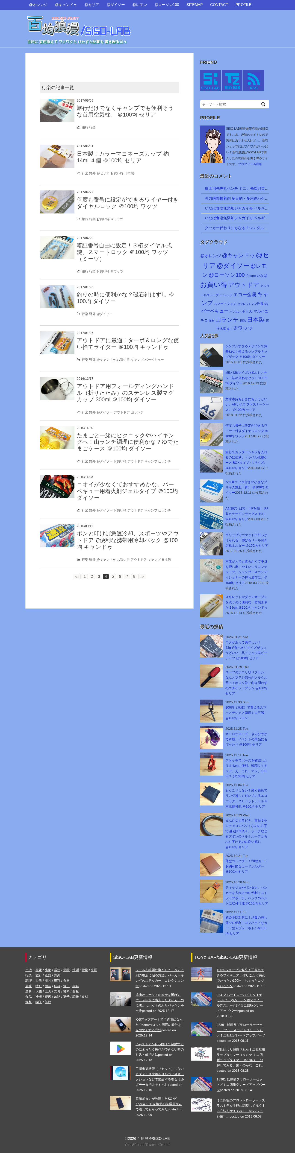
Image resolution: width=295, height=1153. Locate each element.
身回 (94, 970)
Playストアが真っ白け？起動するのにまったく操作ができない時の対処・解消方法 (160, 1049)
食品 (28, 996)
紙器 (48, 975)
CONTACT (219, 5)
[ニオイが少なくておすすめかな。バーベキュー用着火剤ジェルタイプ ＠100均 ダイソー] (57, 478)
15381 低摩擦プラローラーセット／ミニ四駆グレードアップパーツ (241, 1084)
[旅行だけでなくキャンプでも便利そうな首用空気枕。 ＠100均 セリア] (57, 102)
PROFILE (243, 5)
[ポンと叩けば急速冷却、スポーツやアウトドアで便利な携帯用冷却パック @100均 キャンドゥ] (57, 527)
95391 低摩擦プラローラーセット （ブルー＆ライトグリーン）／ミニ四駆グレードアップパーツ (241, 1030)
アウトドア (122, 412)
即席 (48, 996)
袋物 (85, 970)
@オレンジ (38, 5)
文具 (57, 991)
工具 (48, 991)
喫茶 (38, 1002)
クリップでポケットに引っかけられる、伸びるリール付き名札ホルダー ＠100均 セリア (246, 540)
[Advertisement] (109, 63)
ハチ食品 (260, 303)
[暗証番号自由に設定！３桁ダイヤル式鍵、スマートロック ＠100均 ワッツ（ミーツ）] (57, 239)
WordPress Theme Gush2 (147, 1144)
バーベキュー (154, 360)
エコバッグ (226, 295)
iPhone (251, 275)
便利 (211, 320)
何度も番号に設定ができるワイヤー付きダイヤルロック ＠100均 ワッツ (128, 202)
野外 (92, 173)
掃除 (243, 320)
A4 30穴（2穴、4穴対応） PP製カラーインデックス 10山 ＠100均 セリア (246, 514)
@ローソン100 (166, 5)
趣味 (28, 986)
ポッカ (247, 311)
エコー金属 (244, 294)
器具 (48, 980)
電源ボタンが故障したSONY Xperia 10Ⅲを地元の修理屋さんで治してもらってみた (159, 1104)
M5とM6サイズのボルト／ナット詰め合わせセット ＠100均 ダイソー (246, 378)
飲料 (28, 1002)
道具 (28, 991)
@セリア (91, 5)
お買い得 (116, 173)
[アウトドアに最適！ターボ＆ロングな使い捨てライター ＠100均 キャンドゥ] (57, 334)
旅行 (85, 127)
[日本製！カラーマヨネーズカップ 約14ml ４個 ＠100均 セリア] (57, 147)
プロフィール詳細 (250, 164)
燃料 (57, 980)
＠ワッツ (116, 219)
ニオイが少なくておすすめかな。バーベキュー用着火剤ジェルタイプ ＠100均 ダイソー (127, 491)
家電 (38, 970)
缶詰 (57, 996)
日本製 (129, 173)
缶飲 (48, 1002)
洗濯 (75, 970)
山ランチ (137, 412)
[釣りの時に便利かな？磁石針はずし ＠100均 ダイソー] (57, 288)
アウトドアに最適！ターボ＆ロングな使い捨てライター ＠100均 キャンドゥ (128, 343)
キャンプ (137, 360)
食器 (66, 980)
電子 (66, 986)
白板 (75, 991)
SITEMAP (194, 5)
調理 (28, 980)
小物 (48, 970)
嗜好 (38, 986)
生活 (28, 970)
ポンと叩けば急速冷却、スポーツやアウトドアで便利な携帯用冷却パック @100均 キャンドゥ (128, 540)
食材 (85, 996)
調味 (75, 996)
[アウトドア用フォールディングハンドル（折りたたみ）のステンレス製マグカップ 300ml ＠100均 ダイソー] (57, 380)
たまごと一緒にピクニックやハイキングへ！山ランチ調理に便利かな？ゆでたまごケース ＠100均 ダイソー (128, 442)
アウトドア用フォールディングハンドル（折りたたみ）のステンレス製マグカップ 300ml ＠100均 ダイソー (125, 393)
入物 (38, 991)
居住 (57, 970)
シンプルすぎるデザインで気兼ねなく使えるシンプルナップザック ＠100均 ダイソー (246, 351)
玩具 (57, 986)
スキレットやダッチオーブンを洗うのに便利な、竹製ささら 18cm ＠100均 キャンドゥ (246, 602)
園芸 (48, 986)
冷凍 (38, 996)
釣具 (75, 986)
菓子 (229, 328)
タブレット (244, 304)
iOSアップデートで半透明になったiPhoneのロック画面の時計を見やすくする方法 (159, 1025)
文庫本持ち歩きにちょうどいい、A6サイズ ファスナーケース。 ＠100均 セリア (247, 404)
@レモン (139, 5)
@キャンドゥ (66, 5)
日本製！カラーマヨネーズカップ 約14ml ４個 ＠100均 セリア (123, 157)
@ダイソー (115, 5)
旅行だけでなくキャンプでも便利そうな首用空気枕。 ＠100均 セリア (125, 111)
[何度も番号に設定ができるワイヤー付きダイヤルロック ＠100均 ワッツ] (57, 193)
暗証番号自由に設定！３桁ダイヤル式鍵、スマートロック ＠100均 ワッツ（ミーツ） (124, 252)
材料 (66, 991)
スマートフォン (225, 304)
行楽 (92, 127)
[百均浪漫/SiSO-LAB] (79, 21)
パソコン (235, 311)
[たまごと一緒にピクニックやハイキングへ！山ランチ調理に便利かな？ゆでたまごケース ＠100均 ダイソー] (57, 429)
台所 (38, 980)
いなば (262, 275)
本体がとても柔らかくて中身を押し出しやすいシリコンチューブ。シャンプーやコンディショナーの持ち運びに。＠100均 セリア (246, 572)
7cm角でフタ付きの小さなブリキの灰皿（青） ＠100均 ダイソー (246, 487)
